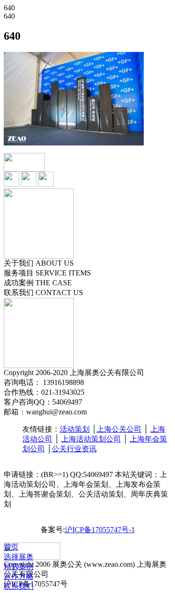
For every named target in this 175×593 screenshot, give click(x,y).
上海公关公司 (119, 429)
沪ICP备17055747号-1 (100, 530)
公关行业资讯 (74, 449)
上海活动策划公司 (91, 439)
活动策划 (75, 429)
